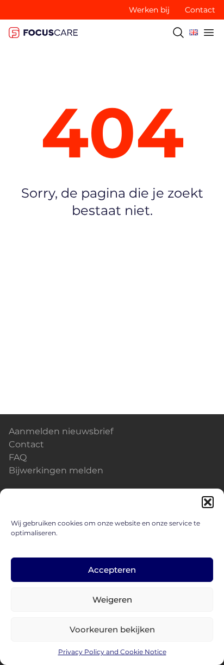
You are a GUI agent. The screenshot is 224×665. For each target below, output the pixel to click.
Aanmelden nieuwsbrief (61, 431)
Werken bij (149, 10)
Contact (200, 10)
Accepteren (112, 570)
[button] (207, 502)
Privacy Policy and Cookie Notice (112, 652)
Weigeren (112, 599)
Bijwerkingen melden (56, 470)
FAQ (18, 457)
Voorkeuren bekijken (112, 629)
